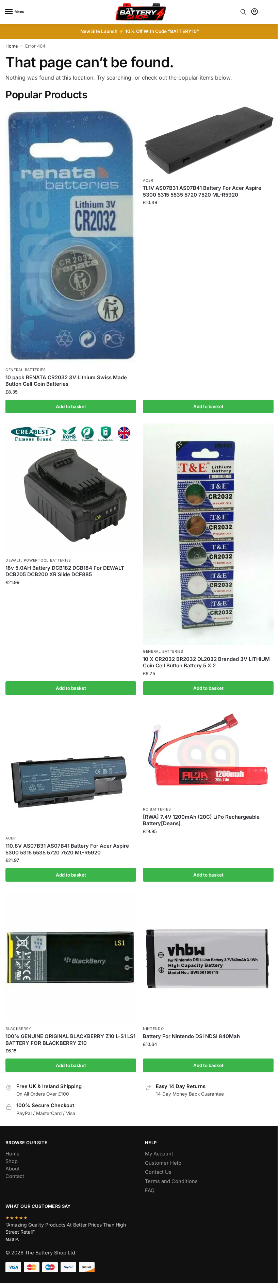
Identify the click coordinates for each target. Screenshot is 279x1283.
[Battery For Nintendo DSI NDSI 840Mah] (208, 957)
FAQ (149, 1190)
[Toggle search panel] (243, 12)
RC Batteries (157, 809)
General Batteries (25, 370)
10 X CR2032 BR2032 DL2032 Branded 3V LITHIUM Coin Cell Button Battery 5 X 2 (206, 662)
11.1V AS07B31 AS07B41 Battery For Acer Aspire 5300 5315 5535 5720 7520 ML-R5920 (202, 191)
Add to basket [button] (71, 406)
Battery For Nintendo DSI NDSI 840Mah (191, 1036)
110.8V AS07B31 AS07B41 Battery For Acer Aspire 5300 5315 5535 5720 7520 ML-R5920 (67, 849)
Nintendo (153, 1029)
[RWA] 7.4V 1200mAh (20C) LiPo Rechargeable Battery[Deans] (201, 820)
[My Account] (254, 12)
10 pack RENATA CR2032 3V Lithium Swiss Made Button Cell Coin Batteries (66, 380)
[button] (268, 12)
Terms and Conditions (171, 1181)
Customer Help (163, 1163)
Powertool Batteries (47, 560)
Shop (11, 1161)
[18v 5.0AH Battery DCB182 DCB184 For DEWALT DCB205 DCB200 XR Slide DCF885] (70, 488)
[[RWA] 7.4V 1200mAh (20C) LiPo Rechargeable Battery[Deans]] (208, 754)
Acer (148, 180)
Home (11, 46)
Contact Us (158, 1172)
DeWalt (13, 560)
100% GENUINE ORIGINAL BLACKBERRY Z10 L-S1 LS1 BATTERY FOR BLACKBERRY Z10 (70, 1039)
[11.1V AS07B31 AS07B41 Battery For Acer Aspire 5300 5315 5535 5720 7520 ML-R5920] (208, 140)
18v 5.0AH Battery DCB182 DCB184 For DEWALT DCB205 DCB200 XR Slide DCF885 (64, 571)
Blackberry (18, 1029)
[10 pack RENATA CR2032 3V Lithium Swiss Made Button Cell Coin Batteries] (70, 235)
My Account (159, 1154)
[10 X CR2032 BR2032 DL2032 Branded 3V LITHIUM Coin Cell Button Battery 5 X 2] (208, 534)
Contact (14, 1176)
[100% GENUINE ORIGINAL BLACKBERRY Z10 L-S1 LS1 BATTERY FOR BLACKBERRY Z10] (70, 957)
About (12, 1169)
